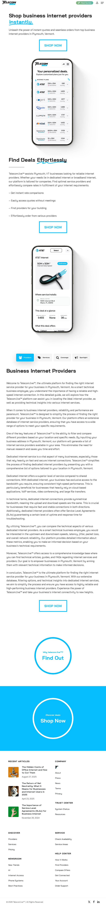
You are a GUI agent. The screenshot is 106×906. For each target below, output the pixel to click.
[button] (102, 3)
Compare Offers (62, 870)
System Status (62, 809)
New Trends (13, 865)
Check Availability (63, 839)
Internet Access (16, 875)
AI (9, 870)
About (58, 772)
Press (58, 778)
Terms (58, 788)
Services (12, 844)
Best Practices (15, 885)
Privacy (58, 793)
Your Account (61, 880)
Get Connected (62, 875)
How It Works (61, 859)
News (57, 783)
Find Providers (61, 865)
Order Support (61, 885)
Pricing (11, 849)
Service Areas (61, 844)
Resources (60, 814)
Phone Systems (15, 880)
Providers (12, 839)
